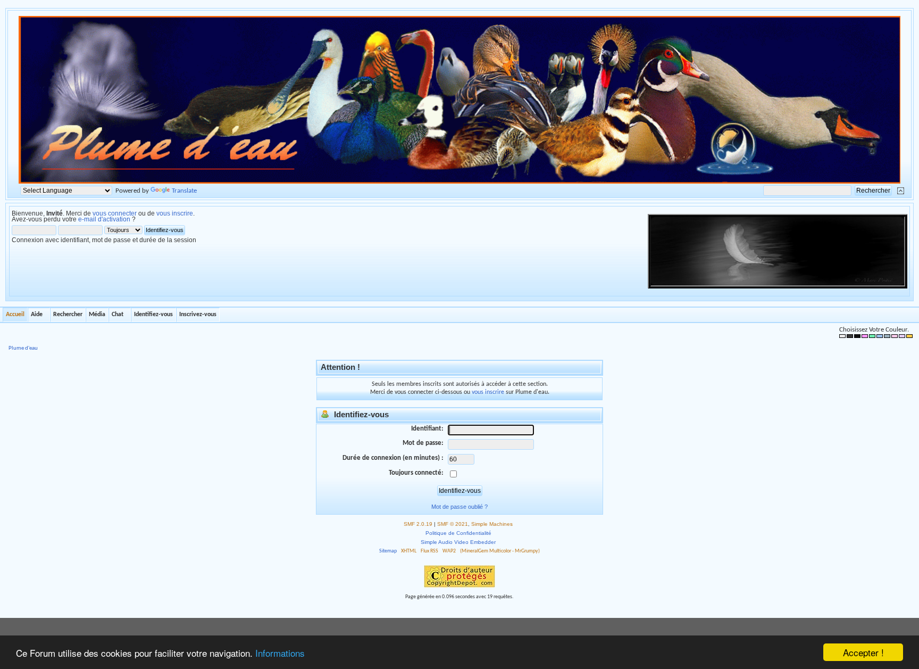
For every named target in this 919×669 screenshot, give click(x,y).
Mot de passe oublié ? (459, 506)
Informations (280, 652)
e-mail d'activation (104, 219)
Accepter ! (863, 652)
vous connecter (115, 213)
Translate (184, 190)
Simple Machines (492, 524)
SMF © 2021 (452, 524)
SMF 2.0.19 (418, 524)
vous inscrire (174, 213)
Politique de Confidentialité (458, 533)
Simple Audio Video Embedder (458, 542)
